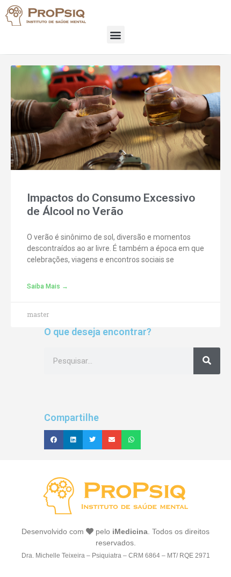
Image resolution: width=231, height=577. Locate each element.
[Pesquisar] (206, 360)
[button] (116, 34)
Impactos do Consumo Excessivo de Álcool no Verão (111, 204)
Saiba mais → (47, 286)
